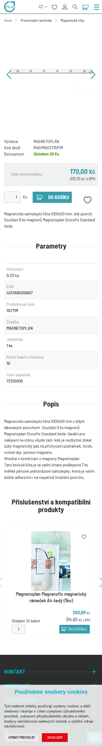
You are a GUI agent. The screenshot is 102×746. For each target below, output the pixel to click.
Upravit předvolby (21, 737)
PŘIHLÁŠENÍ (67, 4)
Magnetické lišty (72, 21)
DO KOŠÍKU (77, 629)
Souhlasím (54, 737)
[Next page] (93, 74)
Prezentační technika (36, 21)
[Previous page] (9, 74)
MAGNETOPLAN (46, 141)
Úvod (8, 21)
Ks (25, 197)
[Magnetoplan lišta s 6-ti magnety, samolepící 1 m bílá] (51, 74)
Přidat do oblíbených (87, 200)
